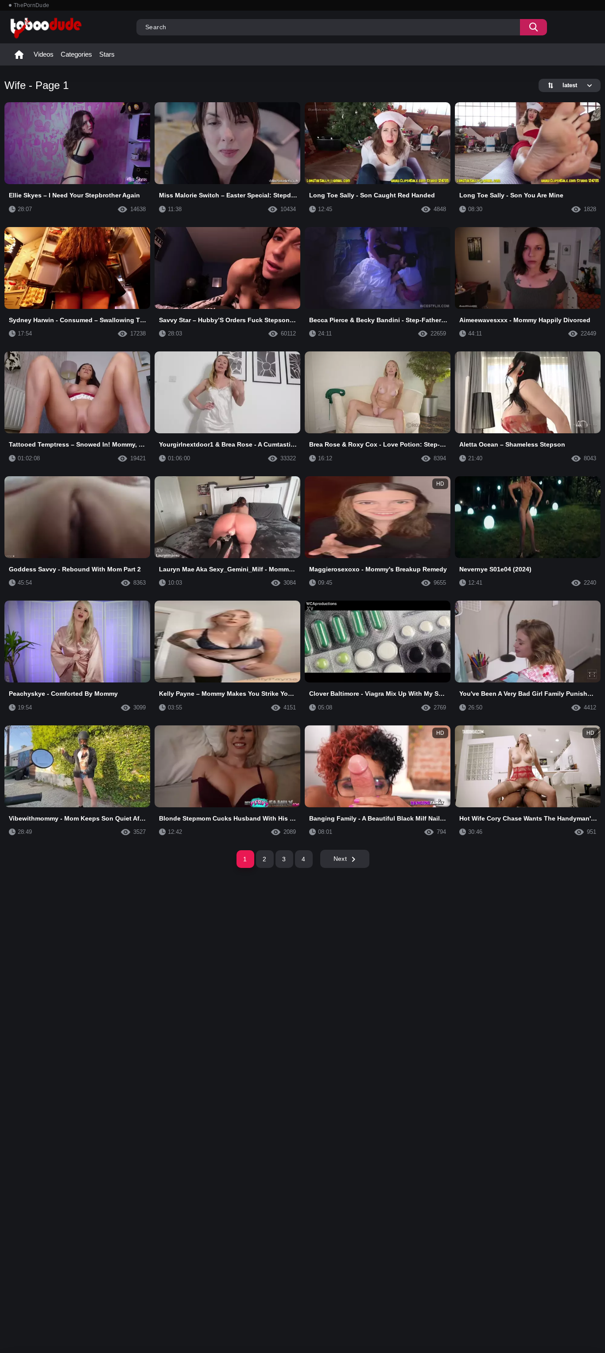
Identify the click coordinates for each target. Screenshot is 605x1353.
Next (340, 858)
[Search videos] (533, 27)
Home (19, 54)
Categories (76, 54)
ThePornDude (31, 5)
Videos (44, 54)
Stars (107, 54)
